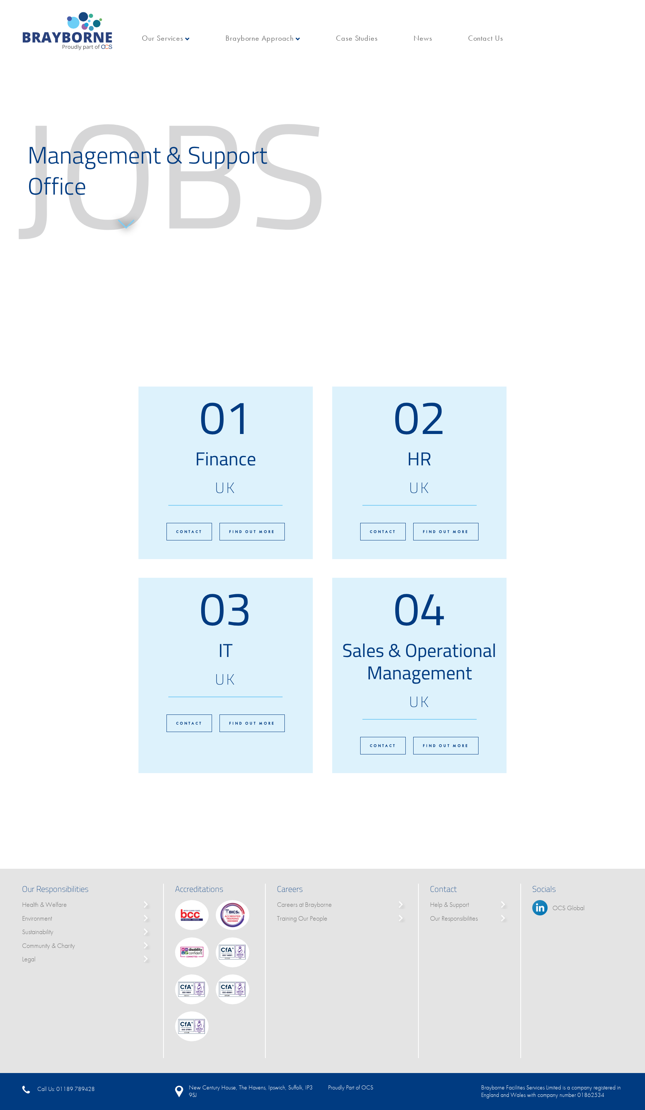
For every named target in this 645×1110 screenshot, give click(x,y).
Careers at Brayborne (304, 904)
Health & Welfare (44, 904)
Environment (37, 918)
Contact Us (485, 38)
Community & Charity (48, 945)
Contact (189, 531)
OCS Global (568, 907)
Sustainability (37, 931)
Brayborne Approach (259, 38)
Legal (28, 959)
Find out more (252, 531)
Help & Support (449, 904)
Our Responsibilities (454, 918)
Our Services (162, 38)
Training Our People (302, 918)
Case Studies (357, 38)
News (423, 38)
